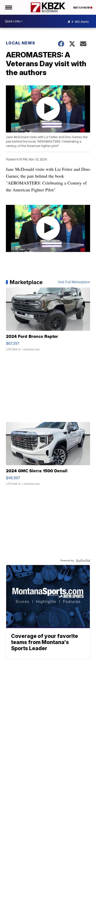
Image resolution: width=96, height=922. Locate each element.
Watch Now (81, 7)
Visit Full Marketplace (74, 282)
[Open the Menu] (8, 7)
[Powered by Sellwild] (83, 560)
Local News (20, 42)
